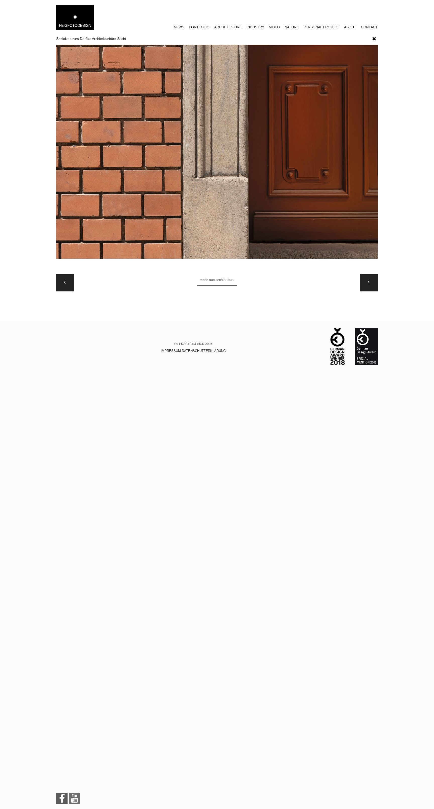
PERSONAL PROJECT (321, 27)
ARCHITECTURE (228, 27)
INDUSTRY (255, 27)
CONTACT (369, 27)
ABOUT (350, 27)
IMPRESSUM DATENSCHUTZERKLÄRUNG (193, 351)
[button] (374, 38)
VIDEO (274, 27)
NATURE (292, 27)
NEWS (179, 27)
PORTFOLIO (199, 27)
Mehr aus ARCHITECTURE (217, 280)
